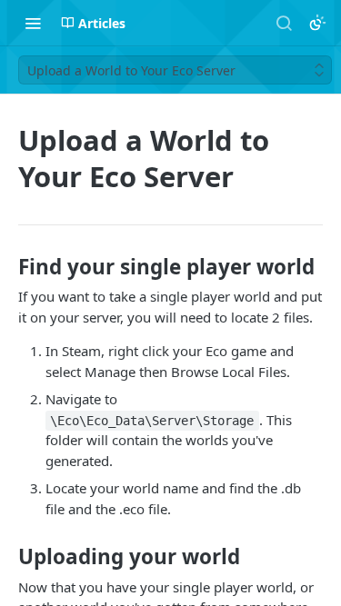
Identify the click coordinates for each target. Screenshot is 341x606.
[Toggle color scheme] (317, 22)
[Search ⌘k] (283, 22)
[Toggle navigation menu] (32, 22)
